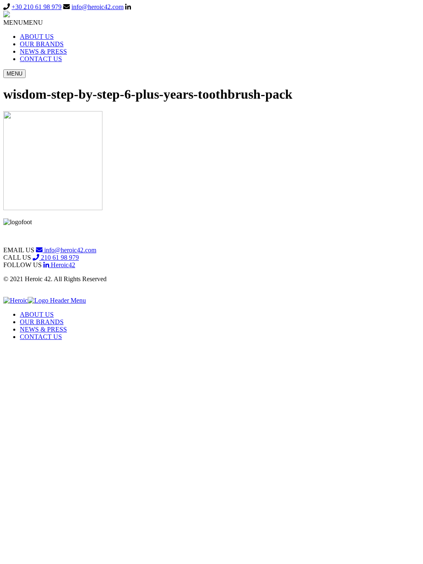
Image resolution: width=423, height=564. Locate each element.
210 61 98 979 (59, 257)
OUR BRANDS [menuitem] (42, 321)
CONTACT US (41, 58)
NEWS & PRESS (43, 51)
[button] (23, 22)
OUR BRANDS (42, 43)
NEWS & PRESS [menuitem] (43, 329)
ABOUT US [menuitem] (37, 314)
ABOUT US (37, 36)
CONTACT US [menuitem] (41, 336)
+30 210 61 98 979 (37, 6)
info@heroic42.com (97, 6)
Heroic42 (62, 264)
